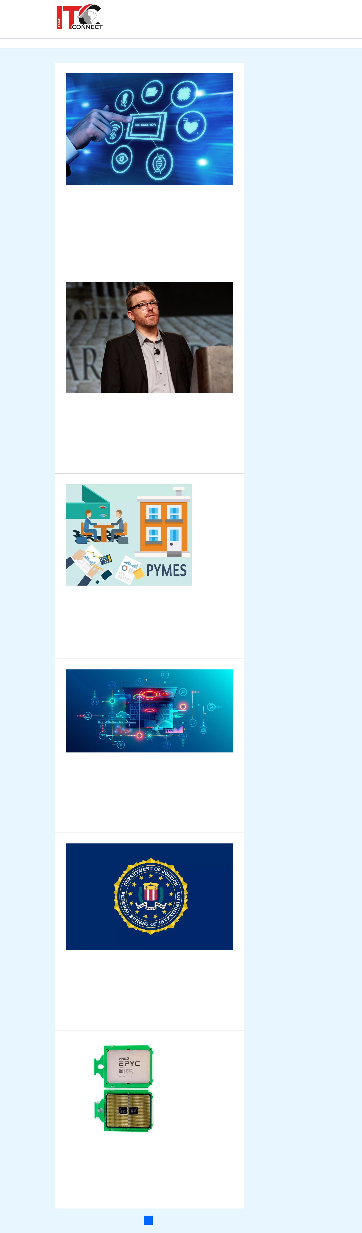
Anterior (69, 1213)
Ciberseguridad (227, 11)
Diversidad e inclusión (171, 27)
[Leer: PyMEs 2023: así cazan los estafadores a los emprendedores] (129, 528)
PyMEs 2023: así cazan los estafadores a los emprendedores (147, 588)
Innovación (74, 412)
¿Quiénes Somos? (208, 27)
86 (139, 1213)
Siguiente (228, 1213)
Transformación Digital (131, 27)
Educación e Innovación (263, 11)
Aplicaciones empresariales (188, 11)
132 (177, 1213)
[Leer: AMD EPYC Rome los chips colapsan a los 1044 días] (129, 1082)
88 (158, 1213)
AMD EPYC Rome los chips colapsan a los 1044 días (135, 1138)
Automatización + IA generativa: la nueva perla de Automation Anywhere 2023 (133, 197)
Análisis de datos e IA (144, 11)
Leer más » (73, 249)
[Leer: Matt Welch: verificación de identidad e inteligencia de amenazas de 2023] (149, 331)
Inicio (118, 11)
